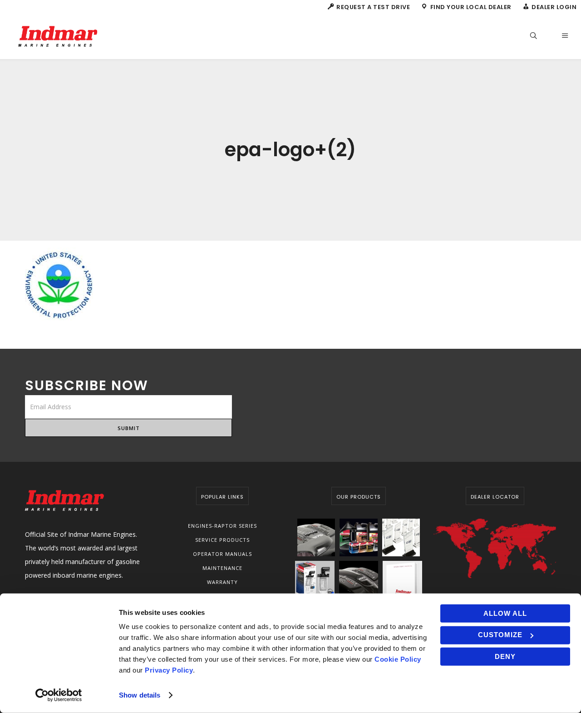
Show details (139, 695)
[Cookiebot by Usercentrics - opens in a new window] (58, 695)
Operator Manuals (222, 553)
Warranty (222, 582)
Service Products (222, 539)
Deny (505, 656)
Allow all (505, 613)
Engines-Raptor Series (222, 525)
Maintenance (222, 567)
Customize (500, 635)
